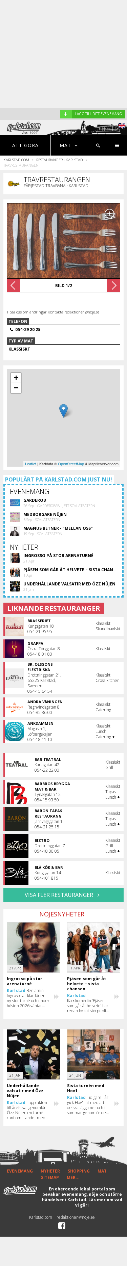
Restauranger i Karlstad (59, 159)
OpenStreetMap (71, 463)
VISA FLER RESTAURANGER (59, 895)
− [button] (16, 388)
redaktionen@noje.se (76, 1217)
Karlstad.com (16, 159)
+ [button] (16, 378)
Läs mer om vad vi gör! (98, 1202)
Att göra (25, 145)
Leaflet (30, 463)
